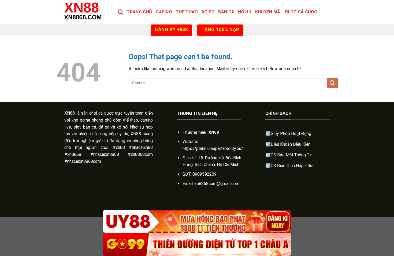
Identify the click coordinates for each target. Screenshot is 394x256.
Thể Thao (187, 11)
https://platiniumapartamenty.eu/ (213, 148)
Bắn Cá (226, 11)
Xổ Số (208, 11)
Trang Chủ (139, 11)
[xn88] (83, 12)
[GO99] (197, 244)
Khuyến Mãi (268, 11)
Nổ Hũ (244, 11)
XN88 (69, 113)
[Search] (120, 12)
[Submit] (332, 83)
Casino (164, 11)
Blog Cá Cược (301, 11)
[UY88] (197, 221)
